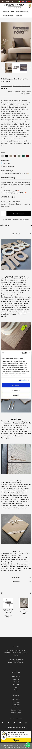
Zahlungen (16, 702)
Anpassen (15, 390)
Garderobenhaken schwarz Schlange (8, 610)
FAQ (16, 687)
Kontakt (16, 684)
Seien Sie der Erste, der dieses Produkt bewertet (15, 86)
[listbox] (16, 156)
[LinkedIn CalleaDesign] (25, 722)
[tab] (16, 233)
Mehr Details (16, 233)
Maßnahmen (16, 577)
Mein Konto (16, 699)
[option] (2, 156)
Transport (16, 705)
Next (30, 68)
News (16, 690)
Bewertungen (16, 581)
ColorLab (16, 679)
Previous (1, 68)
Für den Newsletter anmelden (16, 727)
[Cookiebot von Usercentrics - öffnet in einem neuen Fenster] (20, 353)
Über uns (16, 682)
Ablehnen (16, 395)
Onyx (24, 609)
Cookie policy (16, 713)
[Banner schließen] (29, 352)
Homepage (16, 676)
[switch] (3, 738)
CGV (16, 707)
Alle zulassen (16, 385)
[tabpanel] (8, 68)
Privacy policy (16, 710)
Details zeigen (23, 380)
